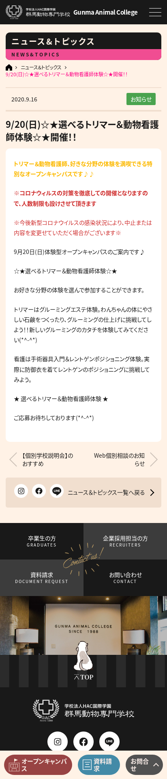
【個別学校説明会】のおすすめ (47, 459)
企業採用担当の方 (125, 541)
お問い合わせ (125, 577)
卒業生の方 (42, 541)
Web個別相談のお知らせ (119, 459)
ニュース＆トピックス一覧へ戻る (106, 492)
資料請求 (42, 577)
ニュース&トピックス (41, 67)
